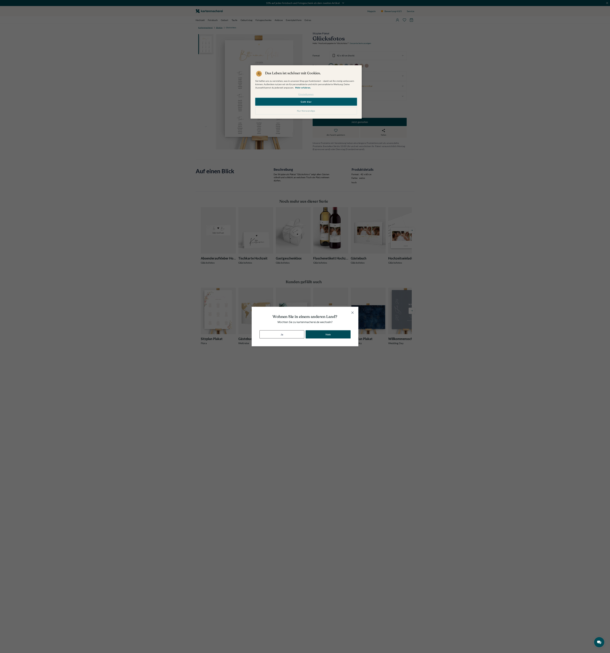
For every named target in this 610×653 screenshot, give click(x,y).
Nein (328, 334)
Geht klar (306, 101)
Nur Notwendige (306, 110)
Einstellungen (306, 94)
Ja (282, 334)
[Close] (352, 313)
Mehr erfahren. (303, 87)
